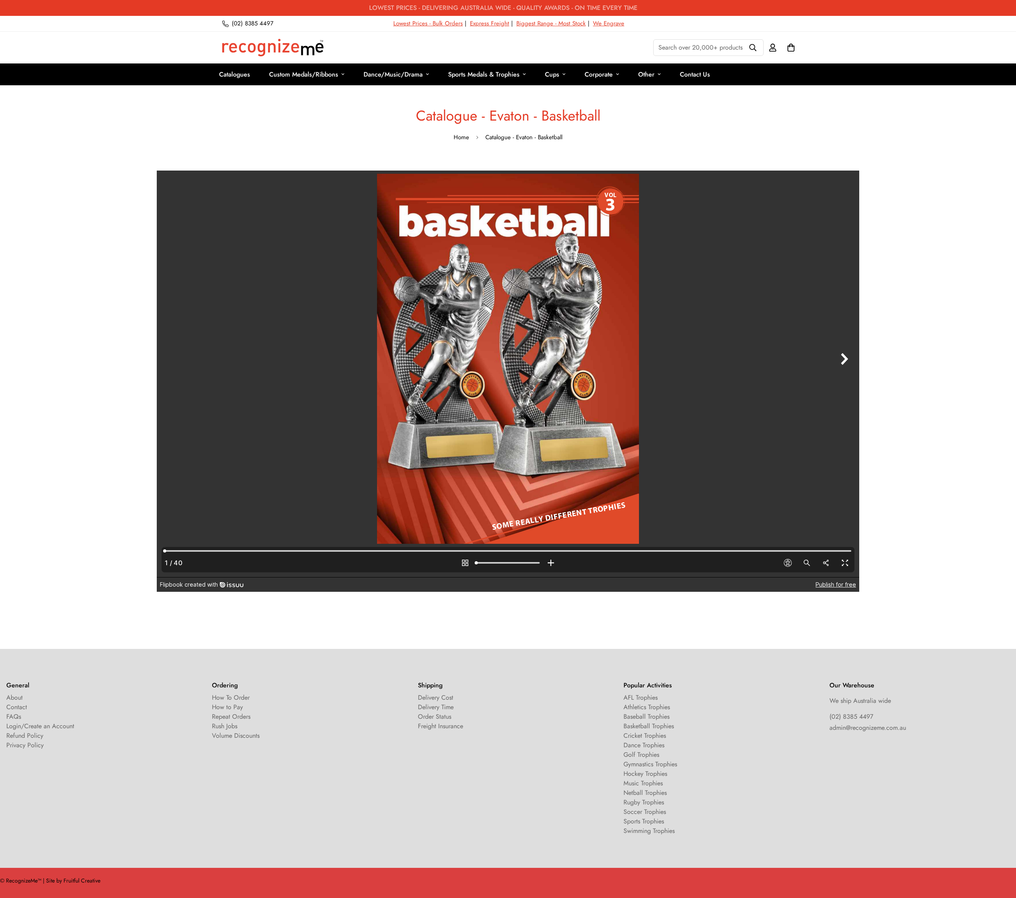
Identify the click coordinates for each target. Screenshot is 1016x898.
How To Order (231, 697)
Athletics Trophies (646, 707)
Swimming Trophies (649, 830)
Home (461, 137)
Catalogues (234, 74)
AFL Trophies (640, 697)
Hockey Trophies (645, 773)
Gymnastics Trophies (650, 764)
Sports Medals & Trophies (484, 74)
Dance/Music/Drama (393, 74)
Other (646, 74)
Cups (552, 74)
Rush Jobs (224, 726)
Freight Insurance (440, 726)
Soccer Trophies (644, 811)
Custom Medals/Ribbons (303, 74)
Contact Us (695, 74)
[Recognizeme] (272, 47)
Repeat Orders (231, 716)
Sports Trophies (643, 821)
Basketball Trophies (648, 726)
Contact (16, 707)
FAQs (13, 716)
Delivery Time (436, 707)
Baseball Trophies (646, 716)
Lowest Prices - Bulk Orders (428, 23)
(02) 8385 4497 (851, 716)
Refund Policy (24, 735)
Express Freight (489, 23)
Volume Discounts (236, 735)
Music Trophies (643, 783)
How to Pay (227, 707)
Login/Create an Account (40, 726)
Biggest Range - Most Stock (551, 23)
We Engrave (608, 23)
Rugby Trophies (643, 802)
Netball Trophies (645, 792)
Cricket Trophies (644, 735)
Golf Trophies (641, 754)
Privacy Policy (25, 745)
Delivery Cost (435, 697)
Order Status (434, 716)
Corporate (599, 74)
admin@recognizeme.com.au (867, 727)
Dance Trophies (643, 745)
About (14, 697)
